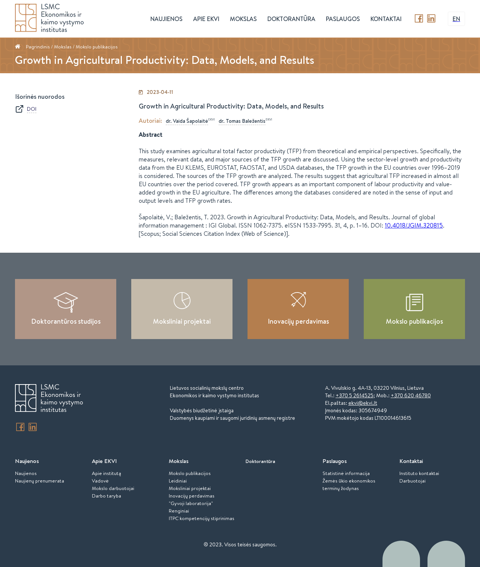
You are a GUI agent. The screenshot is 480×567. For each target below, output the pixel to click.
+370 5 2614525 (355, 395)
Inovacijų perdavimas (298, 321)
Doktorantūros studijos (65, 321)
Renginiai (179, 510)
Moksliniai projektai (182, 321)
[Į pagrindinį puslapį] (49, 399)
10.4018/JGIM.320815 (414, 225)
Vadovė (100, 480)
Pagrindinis (38, 46)
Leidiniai (178, 480)
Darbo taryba (106, 495)
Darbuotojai (412, 480)
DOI (31, 109)
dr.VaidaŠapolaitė (187, 121)
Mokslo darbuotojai (113, 488)
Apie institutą (106, 473)
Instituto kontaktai (419, 473)
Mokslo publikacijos (97, 46)
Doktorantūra (291, 19)
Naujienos (26, 473)
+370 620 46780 (411, 395)
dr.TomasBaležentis (242, 121)
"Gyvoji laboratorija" (191, 503)
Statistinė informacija (346, 473)
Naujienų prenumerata (39, 480)
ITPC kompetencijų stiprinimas (201, 518)
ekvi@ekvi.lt (362, 403)
